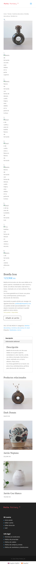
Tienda (9, 14)
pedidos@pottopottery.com (23, 303)
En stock (27, 328)
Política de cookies (10, 542)
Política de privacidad (11, 539)
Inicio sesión (9, 520)
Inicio (5, 14)
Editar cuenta (9, 523)
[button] (4, 19)
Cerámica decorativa (17, 14)
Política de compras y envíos (13, 545)
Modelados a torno (15, 330)
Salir (6, 528)
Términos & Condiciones (12, 537)
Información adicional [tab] (12, 341)
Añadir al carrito (12, 318)
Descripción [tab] (9, 338)
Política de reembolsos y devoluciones (16, 547)
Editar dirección (10, 525)
